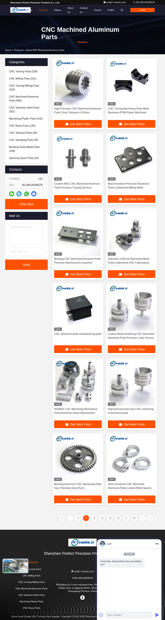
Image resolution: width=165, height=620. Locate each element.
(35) (23, 140)
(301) (24, 109)
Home (29, 10)
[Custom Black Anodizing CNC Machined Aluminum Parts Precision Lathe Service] (131, 308)
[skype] (19, 194)
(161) (22, 78)
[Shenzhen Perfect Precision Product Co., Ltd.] (20, 10)
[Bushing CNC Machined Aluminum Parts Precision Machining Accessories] (78, 233)
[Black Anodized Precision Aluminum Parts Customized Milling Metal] (131, 158)
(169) (24, 149)
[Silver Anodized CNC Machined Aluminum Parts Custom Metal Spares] (131, 458)
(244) (24, 87)
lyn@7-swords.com (117, 2)
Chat (142, 10)
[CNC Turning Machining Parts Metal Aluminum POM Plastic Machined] (131, 82)
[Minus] (157, 544)
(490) (24, 98)
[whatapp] (26, 194)
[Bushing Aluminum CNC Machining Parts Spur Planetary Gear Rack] (78, 458)
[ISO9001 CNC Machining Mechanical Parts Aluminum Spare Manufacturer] (78, 383)
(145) (26, 118)
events (97, 10)
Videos (57, 10)
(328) (23, 71)
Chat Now (26, 204)
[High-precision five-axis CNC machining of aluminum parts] (131, 383)
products (18, 50)
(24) (24, 158)
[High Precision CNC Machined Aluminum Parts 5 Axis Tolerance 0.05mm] (78, 82)
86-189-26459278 (145, 2)
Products (43, 10)
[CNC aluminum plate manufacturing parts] (78, 308)
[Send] (157, 614)
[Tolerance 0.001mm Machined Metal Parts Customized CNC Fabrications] (131, 233)
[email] (34, 194)
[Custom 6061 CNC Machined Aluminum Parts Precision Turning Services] (78, 158)
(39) (23, 132)
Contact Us (84, 10)
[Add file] (101, 614)
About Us (70, 10)
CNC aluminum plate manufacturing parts (77, 334)
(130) (22, 125)
